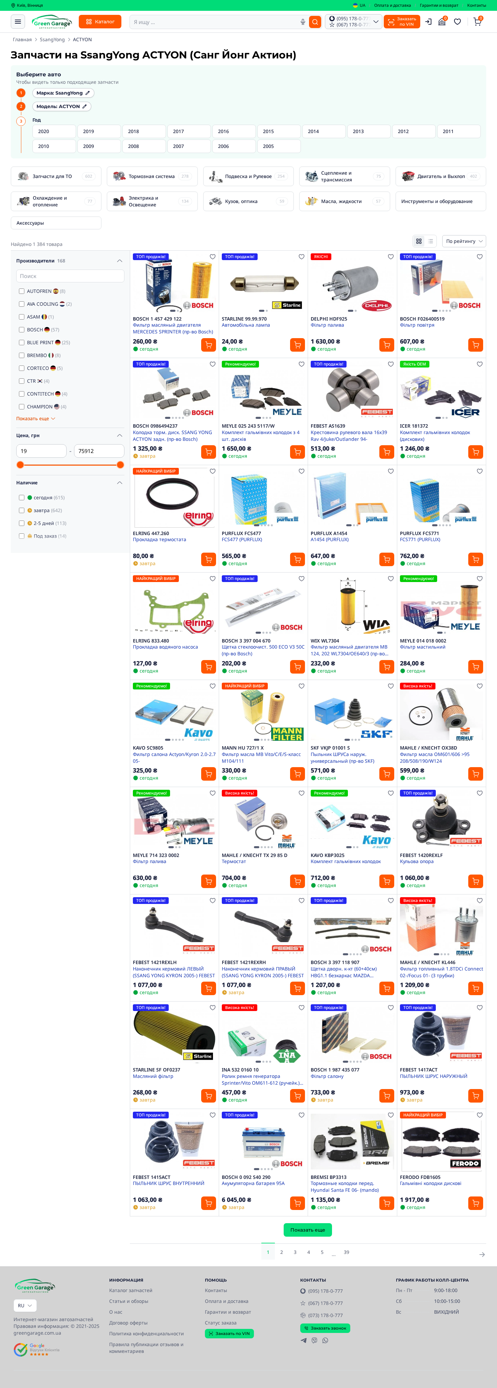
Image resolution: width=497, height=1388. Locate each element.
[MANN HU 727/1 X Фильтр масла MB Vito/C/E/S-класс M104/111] (263, 712)
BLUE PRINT (48, 342)
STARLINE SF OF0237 (156, 1070)
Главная (22, 39)
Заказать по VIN (233, 1333)
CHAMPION (46, 406)
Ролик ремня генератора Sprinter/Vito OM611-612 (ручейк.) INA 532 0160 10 (261, 1079)
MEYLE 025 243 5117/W (248, 426)
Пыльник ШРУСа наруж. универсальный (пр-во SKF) (342, 757)
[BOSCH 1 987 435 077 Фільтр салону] (352, 1034)
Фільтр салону (327, 1076)
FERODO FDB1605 (420, 1177)
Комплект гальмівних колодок (346, 861)
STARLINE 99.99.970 (244, 319)
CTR (38, 381)
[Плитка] (418, 241)
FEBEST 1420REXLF (421, 855)
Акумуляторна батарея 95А (253, 1183)
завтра (48, 510)
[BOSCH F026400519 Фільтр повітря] (441, 283)
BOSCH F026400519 (422, 319)
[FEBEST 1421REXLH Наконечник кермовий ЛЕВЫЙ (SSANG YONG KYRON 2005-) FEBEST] (174, 927)
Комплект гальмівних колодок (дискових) (435, 435)
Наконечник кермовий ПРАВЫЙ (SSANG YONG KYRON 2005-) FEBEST (263, 971)
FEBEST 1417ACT (418, 1070)
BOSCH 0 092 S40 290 (246, 1177)
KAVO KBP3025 (328, 855)
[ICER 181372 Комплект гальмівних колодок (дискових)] (441, 391)
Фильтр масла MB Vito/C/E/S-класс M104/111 (261, 757)
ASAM (40, 316)
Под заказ (50, 536)
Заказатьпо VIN (406, 21)
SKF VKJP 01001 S (330, 748)
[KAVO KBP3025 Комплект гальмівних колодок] (352, 820)
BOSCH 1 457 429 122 (157, 319)
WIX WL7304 (325, 641)
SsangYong (52, 39)
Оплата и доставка (392, 5)
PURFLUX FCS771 (419, 533)
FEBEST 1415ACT (151, 1177)
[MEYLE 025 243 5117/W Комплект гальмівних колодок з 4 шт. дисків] (263, 391)
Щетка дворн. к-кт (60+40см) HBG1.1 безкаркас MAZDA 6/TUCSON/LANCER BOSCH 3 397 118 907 (348, 971)
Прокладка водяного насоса (165, 646)
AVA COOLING (49, 304)
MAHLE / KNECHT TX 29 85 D (254, 855)
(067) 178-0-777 (325, 1303)
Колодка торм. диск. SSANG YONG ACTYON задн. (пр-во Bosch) (172, 435)
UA (362, 5)
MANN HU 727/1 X (243, 748)
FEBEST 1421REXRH (244, 962)
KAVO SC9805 (148, 748)
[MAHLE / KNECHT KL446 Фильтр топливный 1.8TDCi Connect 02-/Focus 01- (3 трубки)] (441, 927)
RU (21, 1305)
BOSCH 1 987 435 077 (335, 1070)
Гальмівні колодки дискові (431, 1183)
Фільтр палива (327, 325)
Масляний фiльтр (153, 1076)
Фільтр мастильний (423, 646)
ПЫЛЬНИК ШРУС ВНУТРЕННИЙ (169, 1183)
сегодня (49, 497)
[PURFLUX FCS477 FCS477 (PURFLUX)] (263, 498)
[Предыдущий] (139, 283)
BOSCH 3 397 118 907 (335, 962)
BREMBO (44, 355)
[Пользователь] (428, 21)
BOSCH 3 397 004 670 (246, 641)
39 (346, 1252)
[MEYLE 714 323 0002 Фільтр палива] (174, 820)
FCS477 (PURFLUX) (242, 539)
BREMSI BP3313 (329, 1177)
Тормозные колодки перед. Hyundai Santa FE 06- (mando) (345, 1186)
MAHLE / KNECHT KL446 (427, 962)
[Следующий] (209, 283)
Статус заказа (221, 1322)
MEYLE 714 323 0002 (156, 855)
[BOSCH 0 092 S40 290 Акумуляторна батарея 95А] (263, 1141)
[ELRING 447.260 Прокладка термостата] (174, 498)
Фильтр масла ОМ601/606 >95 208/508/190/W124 (435, 757)
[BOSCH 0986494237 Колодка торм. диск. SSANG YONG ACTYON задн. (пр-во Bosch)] (174, 391)
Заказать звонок (328, 1328)
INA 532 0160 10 (240, 1070)
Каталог (105, 22)
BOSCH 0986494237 (155, 426)
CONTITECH (47, 393)
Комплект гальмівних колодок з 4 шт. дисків (261, 435)
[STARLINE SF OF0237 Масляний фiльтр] (174, 1034)
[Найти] (315, 22)
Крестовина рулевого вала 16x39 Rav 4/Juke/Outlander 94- (349, 435)
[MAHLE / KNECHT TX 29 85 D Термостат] (263, 820)
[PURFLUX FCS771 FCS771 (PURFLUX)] (441, 498)
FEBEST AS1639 (328, 426)
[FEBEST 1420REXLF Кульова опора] (441, 820)
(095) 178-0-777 (325, 1291)
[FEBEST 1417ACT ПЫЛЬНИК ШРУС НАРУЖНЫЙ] (441, 1034)
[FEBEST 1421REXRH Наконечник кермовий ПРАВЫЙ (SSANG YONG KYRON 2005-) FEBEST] (263, 927)
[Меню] (18, 22)
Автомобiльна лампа (246, 325)
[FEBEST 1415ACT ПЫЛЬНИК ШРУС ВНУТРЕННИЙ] (174, 1141)
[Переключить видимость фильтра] (119, 261)
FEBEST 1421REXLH (155, 962)
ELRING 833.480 (151, 641)
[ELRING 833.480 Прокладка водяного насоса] (174, 605)
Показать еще (307, 1230)
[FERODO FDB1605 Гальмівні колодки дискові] (441, 1141)
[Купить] (208, 345)
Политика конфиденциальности (146, 1333)
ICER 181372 (414, 426)
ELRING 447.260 (151, 533)
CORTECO (45, 368)
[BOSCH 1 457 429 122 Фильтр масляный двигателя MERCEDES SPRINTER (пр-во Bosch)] (174, 283)
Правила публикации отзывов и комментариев (146, 1347)
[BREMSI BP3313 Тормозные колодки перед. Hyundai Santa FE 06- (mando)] (352, 1141)
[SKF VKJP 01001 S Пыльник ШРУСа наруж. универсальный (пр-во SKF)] (352, 712)
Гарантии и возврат (439, 5)
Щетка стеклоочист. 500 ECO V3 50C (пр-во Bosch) (263, 649)
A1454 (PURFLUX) (330, 539)
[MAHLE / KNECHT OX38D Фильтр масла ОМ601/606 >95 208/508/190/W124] (441, 712)
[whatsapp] (325, 1340)
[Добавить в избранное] (212, 256)
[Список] (430, 241)
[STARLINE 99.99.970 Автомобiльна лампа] (263, 283)
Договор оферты (128, 1322)
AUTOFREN (46, 291)
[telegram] (303, 1340)
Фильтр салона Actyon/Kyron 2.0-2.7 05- (174, 757)
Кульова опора (417, 861)
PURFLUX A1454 (329, 533)
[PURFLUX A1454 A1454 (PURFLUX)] (352, 498)
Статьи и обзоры (128, 1301)
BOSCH (43, 329)
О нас (115, 1312)
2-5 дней (50, 523)
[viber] (314, 1340)
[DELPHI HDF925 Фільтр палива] (352, 283)
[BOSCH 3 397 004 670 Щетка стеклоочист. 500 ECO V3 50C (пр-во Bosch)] (263, 605)
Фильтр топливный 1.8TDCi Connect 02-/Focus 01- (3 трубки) (441, 971)
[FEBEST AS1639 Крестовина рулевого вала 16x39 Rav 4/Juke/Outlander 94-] (352, 391)
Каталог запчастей (130, 1290)
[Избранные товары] (458, 21)
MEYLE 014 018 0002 (423, 641)
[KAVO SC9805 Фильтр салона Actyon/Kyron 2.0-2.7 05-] (174, 712)
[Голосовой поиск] (303, 22)
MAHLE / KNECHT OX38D (428, 748)
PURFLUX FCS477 (241, 533)
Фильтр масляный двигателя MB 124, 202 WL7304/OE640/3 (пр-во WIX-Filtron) (349, 649)
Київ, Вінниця (30, 5)
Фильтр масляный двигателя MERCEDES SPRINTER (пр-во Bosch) (173, 328)
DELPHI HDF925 (329, 319)
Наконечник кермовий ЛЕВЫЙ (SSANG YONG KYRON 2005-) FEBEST (174, 971)
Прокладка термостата (159, 539)
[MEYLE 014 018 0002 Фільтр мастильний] (441, 605)
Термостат (234, 861)
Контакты (476, 5)
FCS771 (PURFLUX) (420, 539)
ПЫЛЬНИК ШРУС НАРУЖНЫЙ (434, 1076)
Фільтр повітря (417, 325)
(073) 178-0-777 (325, 1315)
